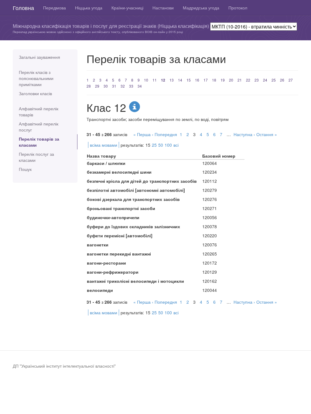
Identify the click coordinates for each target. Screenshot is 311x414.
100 (168, 145)
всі (176, 145)
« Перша (142, 134)
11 (154, 79)
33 (131, 85)
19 (222, 79)
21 (240, 79)
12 (163, 80)
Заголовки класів (35, 93)
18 (214, 79)
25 (274, 79)
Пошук (25, 169)
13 (171, 79)
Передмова (54, 8)
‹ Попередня (164, 134)
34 (140, 85)
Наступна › (244, 134)
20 (231, 79)
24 (265, 79)
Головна (23, 8)
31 (114, 85)
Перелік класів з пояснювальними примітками (36, 78)
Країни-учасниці (127, 8)
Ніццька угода (88, 8)
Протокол (237, 8)
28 (89, 85)
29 (97, 85)
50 (160, 145)
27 (291, 79)
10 (146, 79)
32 (123, 85)
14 (180, 79)
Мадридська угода (201, 8)
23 (257, 79)
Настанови (163, 8)
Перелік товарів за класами (39, 142)
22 (248, 79)
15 (188, 79)
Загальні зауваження (39, 57)
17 (205, 79)
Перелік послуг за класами (36, 157)
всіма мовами (103, 145)
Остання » (266, 134)
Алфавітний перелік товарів (38, 111)
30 (106, 85)
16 (197, 79)
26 (282, 79)
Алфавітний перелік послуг (38, 127)
